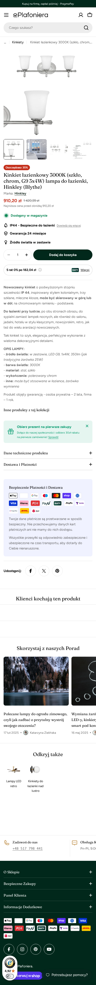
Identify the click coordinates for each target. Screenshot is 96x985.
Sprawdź (53, 437)
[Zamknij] (87, 426)
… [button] (5, 42)
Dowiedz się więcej (69, 225)
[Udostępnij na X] (44, 571)
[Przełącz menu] (6, 15)
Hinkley (20, 193)
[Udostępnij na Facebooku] (30, 571)
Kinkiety (18, 42)
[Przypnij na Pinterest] (57, 571)
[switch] (10, 976)
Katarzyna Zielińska (43, 732)
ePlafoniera (24, 966)
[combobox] (48, 27)
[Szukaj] (86, 27)
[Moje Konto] (80, 15)
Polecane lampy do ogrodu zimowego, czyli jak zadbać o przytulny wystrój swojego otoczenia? (35, 720)
